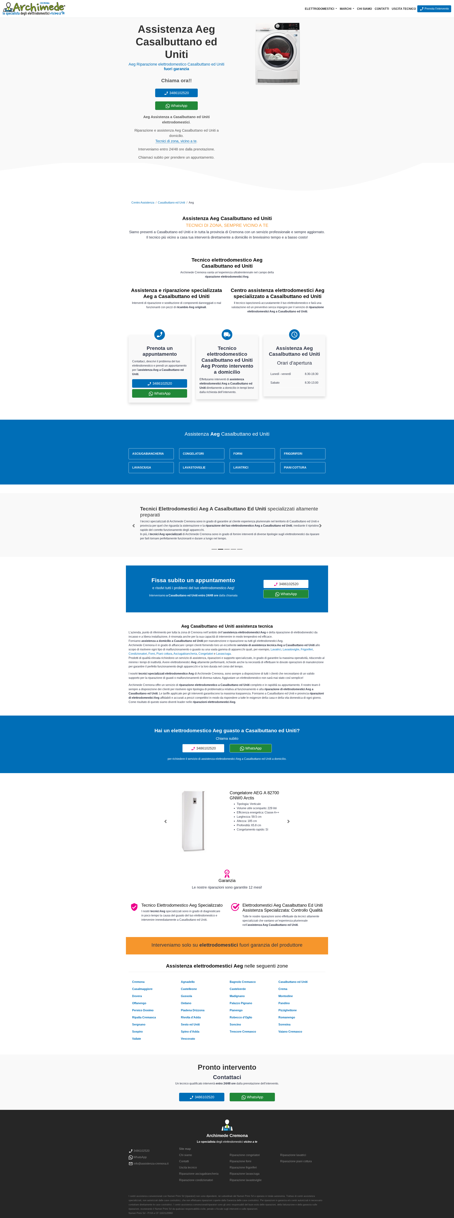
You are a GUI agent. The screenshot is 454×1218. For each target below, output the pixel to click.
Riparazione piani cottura (296, 1161)
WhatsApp (178, 106)
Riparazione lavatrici (293, 1155)
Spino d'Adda (190, 1031)
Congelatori (205, 653)
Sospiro (137, 1031)
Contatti (382, 8)
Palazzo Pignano (241, 1003)
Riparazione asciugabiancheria (198, 1173)
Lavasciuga (223, 653)
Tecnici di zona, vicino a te (175, 141)
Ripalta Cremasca (144, 1017)
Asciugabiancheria (185, 653)
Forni (151, 653)
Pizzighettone (287, 1010)
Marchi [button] (346, 8)
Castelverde (238, 988)
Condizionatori (138, 653)
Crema (282, 988)
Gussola (186, 996)
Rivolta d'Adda (191, 1017)
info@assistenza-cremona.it (150, 1163)
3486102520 (178, 93)
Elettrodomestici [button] (320, 8)
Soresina (284, 1024)
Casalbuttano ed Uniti (171, 202)
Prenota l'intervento (436, 8)
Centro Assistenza (142, 202)
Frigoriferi (307, 649)
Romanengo (286, 1017)
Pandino (284, 1003)
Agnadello (188, 981)
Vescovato (188, 1038)
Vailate (136, 1038)
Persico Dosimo (143, 1010)
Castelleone (189, 988)
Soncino (235, 1024)
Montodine (285, 996)
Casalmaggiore (142, 988)
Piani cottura (164, 653)
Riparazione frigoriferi (243, 1167)
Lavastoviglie (291, 649)
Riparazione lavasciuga (244, 1173)
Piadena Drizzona (192, 1010)
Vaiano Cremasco (290, 1031)
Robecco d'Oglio (241, 1017)
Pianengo (236, 1010)
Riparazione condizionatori (196, 1180)
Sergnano (138, 1024)
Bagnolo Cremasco (243, 981)
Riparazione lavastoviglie (246, 1180)
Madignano (237, 996)
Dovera (137, 996)
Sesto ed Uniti (190, 1024)
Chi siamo (364, 8)
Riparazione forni (240, 1161)
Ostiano (186, 1003)
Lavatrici (276, 649)
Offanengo (139, 1003)
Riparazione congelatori (245, 1155)
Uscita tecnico (404, 8)
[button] (134, 525)
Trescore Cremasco (243, 1031)
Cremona (138, 981)
